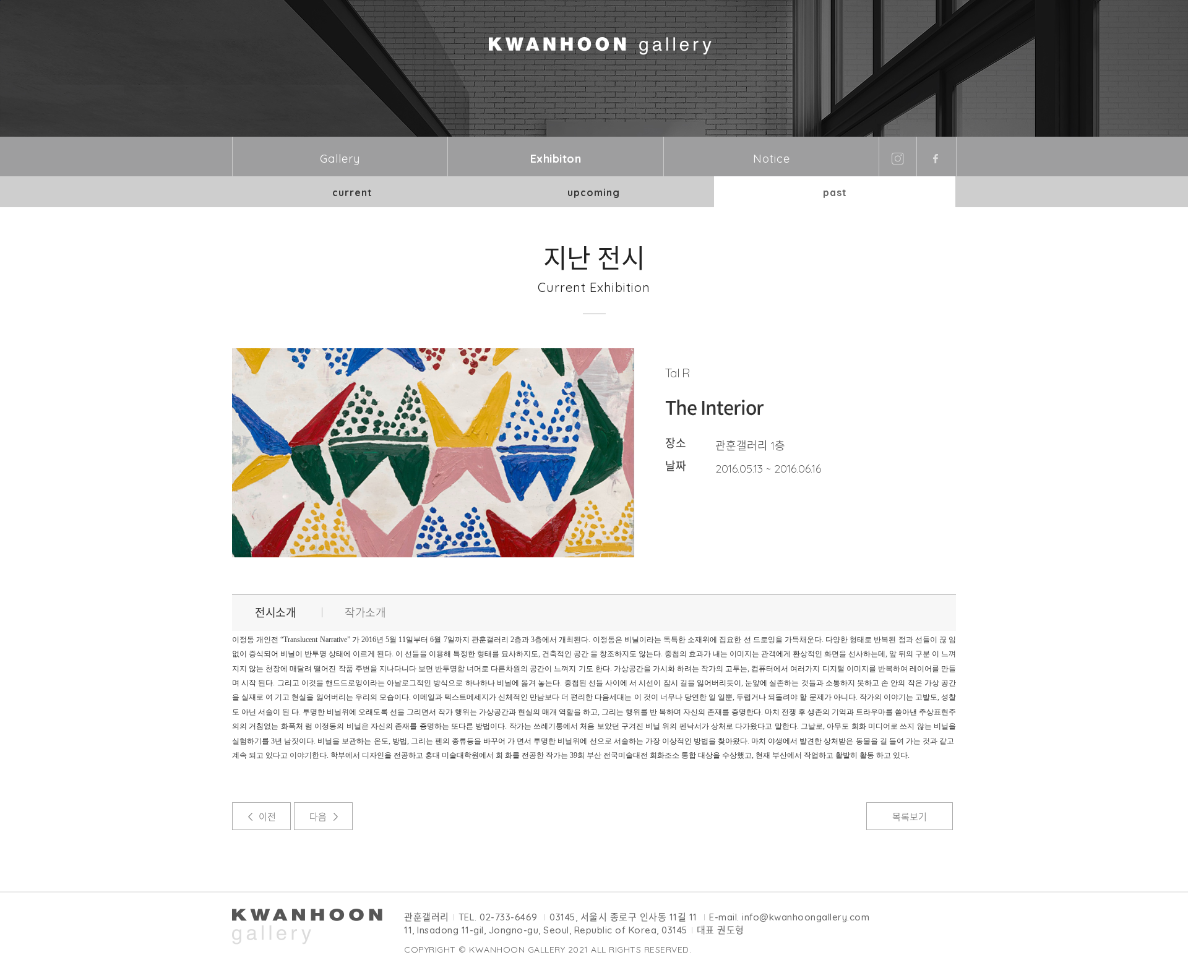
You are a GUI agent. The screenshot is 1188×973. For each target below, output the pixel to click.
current (352, 192)
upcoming (593, 192)
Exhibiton (556, 159)
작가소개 (365, 613)
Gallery (340, 159)
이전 (267, 817)
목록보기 (909, 817)
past (835, 192)
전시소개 (275, 613)
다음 (318, 817)
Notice (771, 159)
